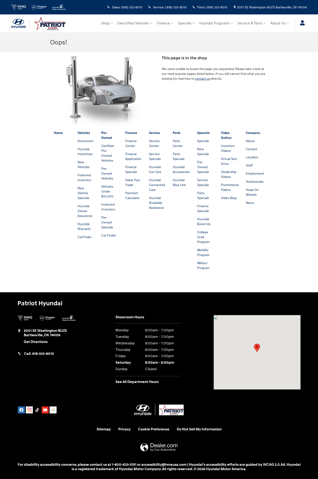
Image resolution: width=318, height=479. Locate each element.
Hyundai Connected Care (157, 185)
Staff (249, 165)
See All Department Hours (137, 382)
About (250, 141)
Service (154, 133)
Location (252, 157)
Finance (163, 23)
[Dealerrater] (53, 409)
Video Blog (229, 198)
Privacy (124, 429)
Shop (105, 23)
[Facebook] (21, 409)
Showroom (85, 141)
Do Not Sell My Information (199, 429)
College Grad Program (203, 237)
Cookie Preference (153, 429)
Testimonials (254, 182)
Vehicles (84, 133)
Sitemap (104, 429)
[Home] (20, 23)
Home (58, 133)
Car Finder (108, 235)
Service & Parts (249, 23)
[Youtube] (45, 409)
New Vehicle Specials (83, 193)
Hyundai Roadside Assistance (156, 203)
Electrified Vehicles (133, 23)
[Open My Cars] (301, 23)
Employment (255, 174)
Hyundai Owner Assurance (85, 211)
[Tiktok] (37, 409)
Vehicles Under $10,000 (107, 191)
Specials (184, 23)
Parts (176, 133)
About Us (277, 23)
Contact (251, 149)
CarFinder (85, 237)
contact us (202, 79)
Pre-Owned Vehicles (107, 173)
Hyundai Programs (214, 23)
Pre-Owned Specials (107, 222)
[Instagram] (29, 409)
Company (253, 133)
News (250, 203)
